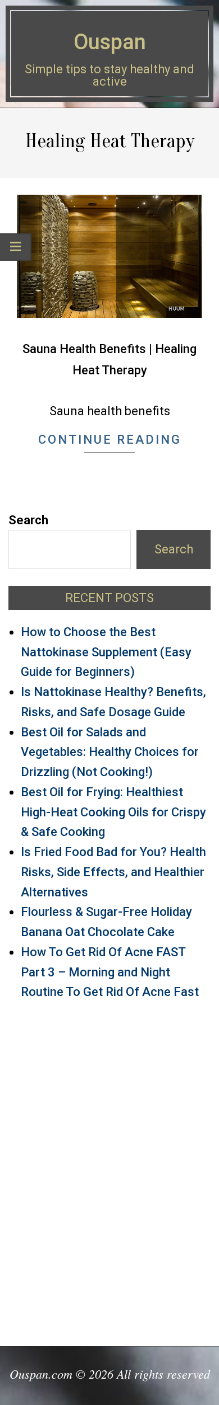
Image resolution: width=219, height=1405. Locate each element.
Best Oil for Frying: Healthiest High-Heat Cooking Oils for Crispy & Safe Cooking (113, 812)
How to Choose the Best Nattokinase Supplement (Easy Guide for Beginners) (106, 652)
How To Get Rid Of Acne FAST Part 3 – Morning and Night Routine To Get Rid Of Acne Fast (110, 972)
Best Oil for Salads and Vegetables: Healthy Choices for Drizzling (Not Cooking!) (110, 752)
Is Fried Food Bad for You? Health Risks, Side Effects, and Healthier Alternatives (113, 872)
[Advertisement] (109, 1168)
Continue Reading (109, 440)
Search (28, 520)
